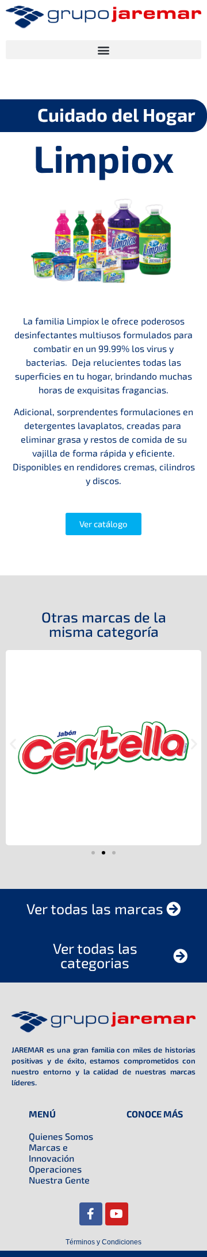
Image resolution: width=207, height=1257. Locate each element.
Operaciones (55, 1168)
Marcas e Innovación (51, 1152)
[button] (103, 49)
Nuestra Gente (59, 1179)
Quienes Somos (61, 1136)
